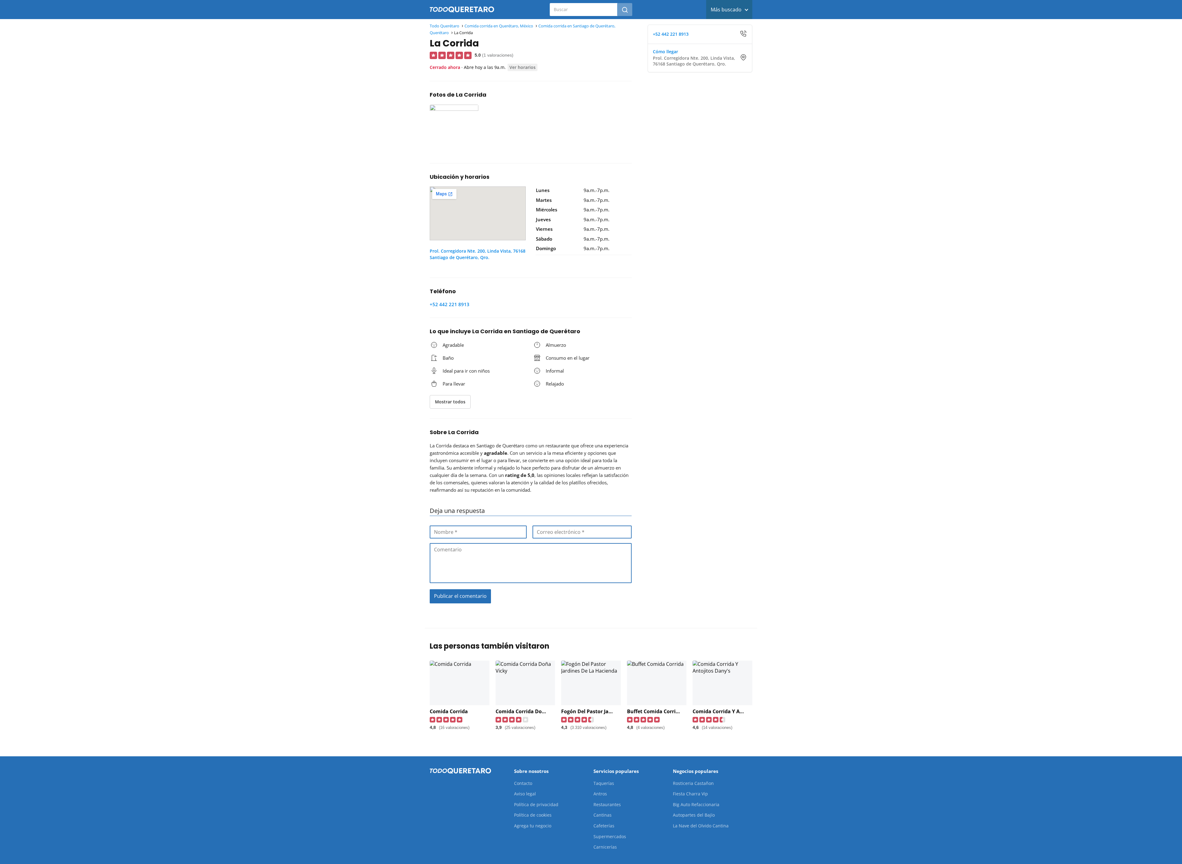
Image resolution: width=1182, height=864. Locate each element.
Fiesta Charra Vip (690, 794)
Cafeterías (603, 826)
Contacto (523, 783)
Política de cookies (533, 815)
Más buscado (726, 9)
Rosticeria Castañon (693, 783)
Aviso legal (525, 794)
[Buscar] (625, 9)
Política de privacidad (536, 804)
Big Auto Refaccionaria (696, 804)
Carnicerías (605, 847)
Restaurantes (607, 804)
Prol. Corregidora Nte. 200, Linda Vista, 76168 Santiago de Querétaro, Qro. (477, 254)
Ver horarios (522, 67)
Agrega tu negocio (532, 826)
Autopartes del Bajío (694, 815)
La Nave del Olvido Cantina (701, 826)
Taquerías (603, 783)
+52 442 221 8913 (449, 304)
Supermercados (609, 836)
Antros (600, 794)
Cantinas (602, 815)
